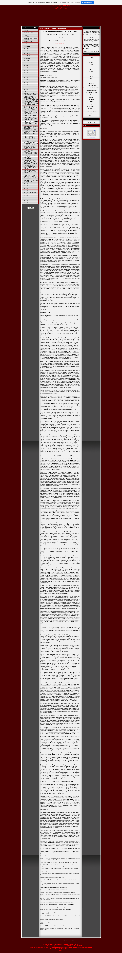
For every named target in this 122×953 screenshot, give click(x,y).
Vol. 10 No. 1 (27, 65)
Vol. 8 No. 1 (26, 75)
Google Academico (91, 85)
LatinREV (91, 69)
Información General (28, 32)
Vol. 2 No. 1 (26, 195)
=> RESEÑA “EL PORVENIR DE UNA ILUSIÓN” (31, 181)
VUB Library (91, 97)
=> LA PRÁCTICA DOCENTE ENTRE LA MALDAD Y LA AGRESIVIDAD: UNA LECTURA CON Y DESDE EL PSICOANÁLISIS (31, 176)
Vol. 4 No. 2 (26, 183)
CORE (91, 67)
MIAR (91, 76)
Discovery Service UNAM (91, 81)
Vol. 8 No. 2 (26, 72)
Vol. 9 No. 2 (26, 67)
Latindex (91, 74)
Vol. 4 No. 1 (26, 186)
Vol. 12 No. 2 (27, 53)
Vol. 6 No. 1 (26, 84)
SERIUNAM (91, 83)
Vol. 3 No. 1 (26, 190)
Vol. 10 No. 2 (27, 63)
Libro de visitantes (28, 41)
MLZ (91, 94)
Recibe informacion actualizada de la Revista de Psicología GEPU (30, 38)
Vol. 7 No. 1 (26, 79)
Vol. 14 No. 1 (27, 46)
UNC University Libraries (91, 90)
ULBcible (91, 71)
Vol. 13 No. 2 (27, 48)
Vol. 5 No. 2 (26, 87)
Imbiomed (91, 99)
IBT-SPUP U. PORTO (91, 111)
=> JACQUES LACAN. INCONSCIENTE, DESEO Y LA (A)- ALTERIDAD (30, 147)
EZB (91, 113)
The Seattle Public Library (91, 92)
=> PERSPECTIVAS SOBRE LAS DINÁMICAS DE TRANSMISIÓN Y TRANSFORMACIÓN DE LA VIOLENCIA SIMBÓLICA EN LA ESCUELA (31, 129)
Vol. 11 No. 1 (27, 60)
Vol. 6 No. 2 (26, 82)
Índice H (91, 78)
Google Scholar (91, 122)
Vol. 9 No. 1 (26, 70)
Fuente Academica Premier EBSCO (91, 88)
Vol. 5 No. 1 (26, 89)
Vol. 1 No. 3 (26, 198)
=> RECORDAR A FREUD (30, 115)
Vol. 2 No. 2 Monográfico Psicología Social (30, 193)
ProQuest (91, 62)
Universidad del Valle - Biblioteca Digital (91, 60)
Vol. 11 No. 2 (27, 58)
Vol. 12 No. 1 (27, 55)
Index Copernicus (91, 106)
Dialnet (91, 57)
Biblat (91, 64)
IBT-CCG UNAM (91, 108)
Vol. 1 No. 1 (26, 203)
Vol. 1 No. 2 (26, 200)
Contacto (26, 35)
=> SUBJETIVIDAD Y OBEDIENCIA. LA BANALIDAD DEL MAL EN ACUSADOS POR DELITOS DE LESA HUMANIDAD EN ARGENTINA (30, 153)
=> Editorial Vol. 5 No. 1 (29, 92)
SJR (91, 104)
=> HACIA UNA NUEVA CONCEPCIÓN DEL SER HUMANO (30, 171)
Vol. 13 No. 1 (27, 51)
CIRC (91, 101)
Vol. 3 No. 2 (26, 188)
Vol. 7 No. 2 (26, 77)
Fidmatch (91, 115)
